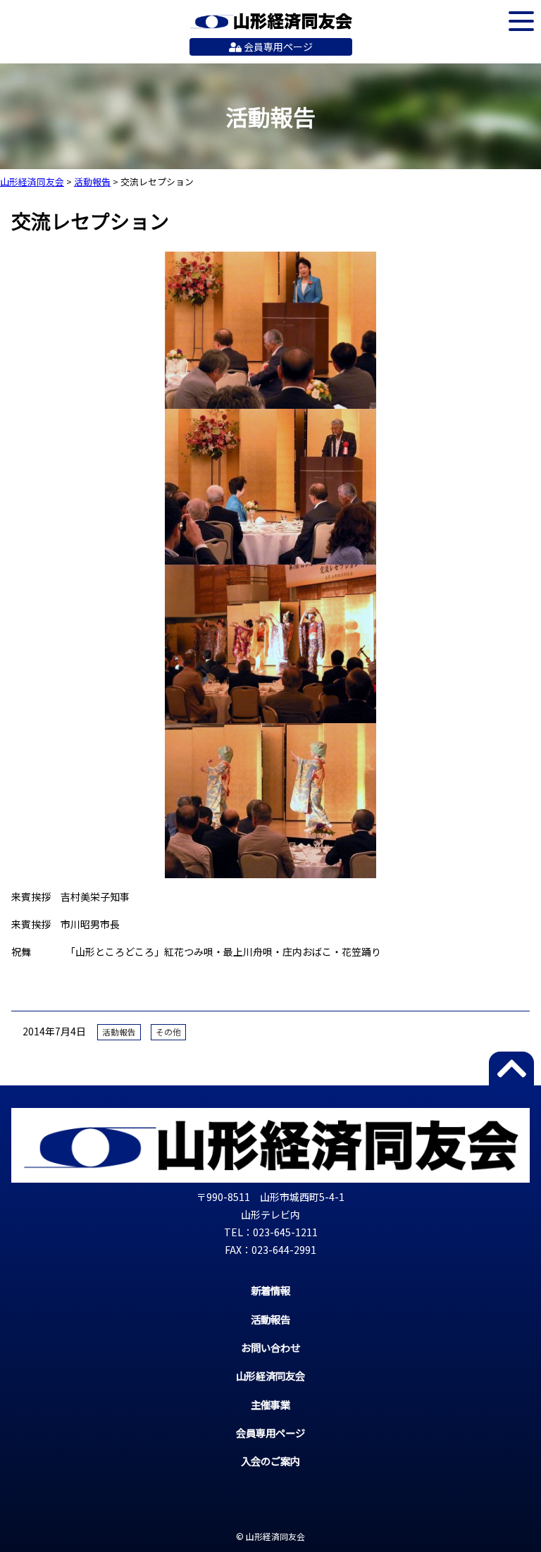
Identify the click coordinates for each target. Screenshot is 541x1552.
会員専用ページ (277, 46)
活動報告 (119, 1031)
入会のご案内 (270, 1460)
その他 (168, 1031)
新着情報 (270, 1290)
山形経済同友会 (270, 21)
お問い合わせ (270, 1347)
